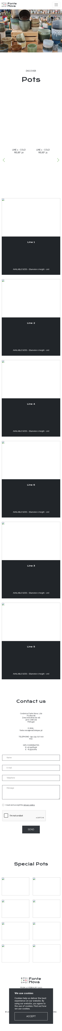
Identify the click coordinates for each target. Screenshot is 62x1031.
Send (31, 829)
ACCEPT (31, 1016)
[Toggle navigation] (56, 5)
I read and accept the (20, 805)
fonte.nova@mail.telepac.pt (31, 730)
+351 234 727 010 (37, 737)
